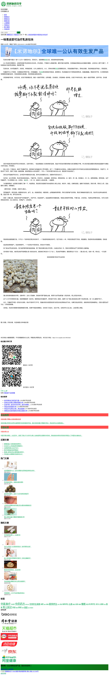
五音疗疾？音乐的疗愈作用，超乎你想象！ (17, 404)
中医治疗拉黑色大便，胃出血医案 (14, 408)
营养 (23, 607)
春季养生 (65, 604)
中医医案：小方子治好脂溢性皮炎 (14, 593)
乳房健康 (12, 393)
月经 (56, 68)
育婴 (13, 607)
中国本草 (7, 29)
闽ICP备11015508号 (33, 671)
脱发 (17, 607)
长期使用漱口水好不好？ (11, 448)
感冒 (61, 604)
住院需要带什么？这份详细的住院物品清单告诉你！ (19, 470)
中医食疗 (6, 393)
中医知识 (7, 25)
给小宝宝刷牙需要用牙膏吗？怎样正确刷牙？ (17, 558)
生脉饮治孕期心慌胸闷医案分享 (13, 402)
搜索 (18, 32)
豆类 (29, 607)
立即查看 (10, 669)
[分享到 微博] (68, 322)
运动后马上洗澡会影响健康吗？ (13, 446)
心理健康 (7, 23)
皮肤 (41, 72)
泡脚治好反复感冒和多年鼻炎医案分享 (15, 410)
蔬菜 (26, 607)
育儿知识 (7, 607)
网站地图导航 (22, 671)
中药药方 (20, 604)
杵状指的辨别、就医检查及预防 (13, 482)
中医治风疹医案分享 (10, 406)
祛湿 (87, 604)
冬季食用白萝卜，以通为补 (12, 535)
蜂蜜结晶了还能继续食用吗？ (13, 444)
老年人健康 (99, 604)
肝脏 (105, 604)
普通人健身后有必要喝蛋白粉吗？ (14, 452)
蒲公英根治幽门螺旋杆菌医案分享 (14, 517)
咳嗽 (47, 604)
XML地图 (15, 671)
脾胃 (20, 607)
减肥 (42, 604)
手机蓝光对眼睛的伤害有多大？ (13, 454)
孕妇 (58, 604)
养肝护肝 (27, 604)
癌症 (74, 604)
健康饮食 (7, 21)
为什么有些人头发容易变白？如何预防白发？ (17, 546)
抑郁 (45, 59)
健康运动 (7, 19)
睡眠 (83, 604)
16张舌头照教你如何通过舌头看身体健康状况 (17, 505)
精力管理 (7, 27)
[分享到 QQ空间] (13, 335)
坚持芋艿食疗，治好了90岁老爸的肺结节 (16, 494)
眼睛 (80, 604)
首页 (5, 15)
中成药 (13, 604)
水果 (70, 604)
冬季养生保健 (34, 604)
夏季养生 (53, 604)
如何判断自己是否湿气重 (11, 400)
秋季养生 (92, 604)
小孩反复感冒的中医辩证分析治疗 (37, 34)
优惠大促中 (4, 669)
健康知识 (7, 17)
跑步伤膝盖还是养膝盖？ (11, 450)
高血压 (31, 607)
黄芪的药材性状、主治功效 (12, 570)
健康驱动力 (9, 34)
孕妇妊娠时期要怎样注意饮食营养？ (15, 581)
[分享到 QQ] (42, 322)
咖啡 (45, 604)
